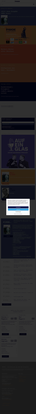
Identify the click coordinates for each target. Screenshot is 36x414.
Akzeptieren (18, 207)
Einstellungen (18, 211)
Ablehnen (18, 209)
